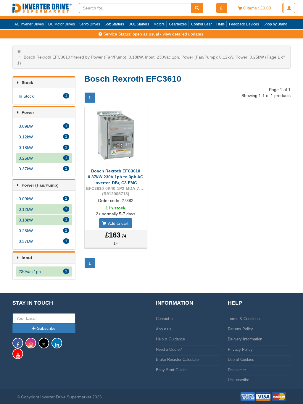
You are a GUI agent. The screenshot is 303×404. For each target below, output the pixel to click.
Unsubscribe (238, 380)
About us (163, 329)
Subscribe (46, 328)
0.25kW (43, 158)
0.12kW (43, 137)
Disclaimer (237, 370)
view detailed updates (183, 34)
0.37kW (43, 169)
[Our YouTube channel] (17, 356)
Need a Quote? (169, 349)
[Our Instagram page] (31, 345)
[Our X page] (44, 345)
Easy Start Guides (172, 370)
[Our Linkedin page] (57, 345)
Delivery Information (245, 339)
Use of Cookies (241, 359)
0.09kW (43, 126)
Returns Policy (240, 329)
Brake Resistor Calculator (178, 359)
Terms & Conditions (245, 318)
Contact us (165, 318)
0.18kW (43, 147)
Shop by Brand (275, 24)
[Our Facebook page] (17, 345)
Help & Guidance (170, 339)
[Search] (197, 8)
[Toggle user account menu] (289, 8)
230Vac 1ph (43, 271)
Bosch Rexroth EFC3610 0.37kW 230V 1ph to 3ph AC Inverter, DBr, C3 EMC (115, 177)
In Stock (43, 96)
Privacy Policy (240, 349)
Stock (27, 82)
